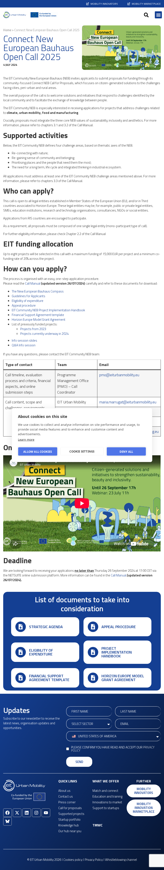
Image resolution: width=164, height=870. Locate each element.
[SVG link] (14, 15)
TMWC (97, 825)
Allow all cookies (37, 451)
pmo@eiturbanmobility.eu (119, 375)
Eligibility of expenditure (27, 300)
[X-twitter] (17, 812)
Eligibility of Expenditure (41, 652)
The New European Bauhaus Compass (38, 291)
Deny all (126, 451)
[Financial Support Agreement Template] (20, 678)
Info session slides (24, 340)
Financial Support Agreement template (38, 314)
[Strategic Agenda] (20, 627)
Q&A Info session (23, 345)
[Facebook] (7, 812)
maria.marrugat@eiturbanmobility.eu (127, 402)
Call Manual (32, 283)
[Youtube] (46, 812)
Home (7, 30)
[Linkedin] (26, 812)
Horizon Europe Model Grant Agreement (38, 319)
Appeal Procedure (118, 627)
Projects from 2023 (33, 328)
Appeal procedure (24, 305)
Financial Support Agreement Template (49, 678)
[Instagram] (36, 812)
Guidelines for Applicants (28, 296)
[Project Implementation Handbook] (93, 652)
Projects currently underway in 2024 (44, 333)
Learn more (26, 440)
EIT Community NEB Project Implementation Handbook (48, 310)
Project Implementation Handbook (116, 652)
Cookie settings (81, 451)
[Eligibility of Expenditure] (20, 652)
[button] (146, 15)
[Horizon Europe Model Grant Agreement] (93, 678)
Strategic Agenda (46, 627)
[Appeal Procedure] (93, 627)
